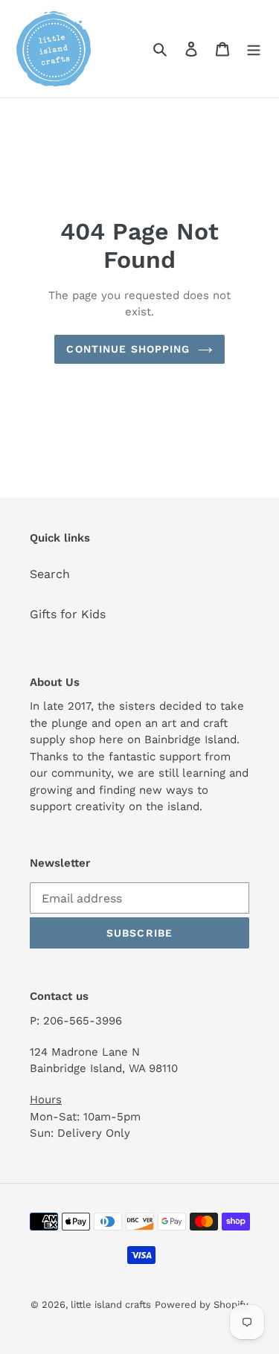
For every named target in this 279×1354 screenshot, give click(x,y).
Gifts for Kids (68, 614)
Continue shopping (128, 349)
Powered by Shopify (201, 1304)
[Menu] (253, 48)
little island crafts (111, 1304)
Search (50, 574)
